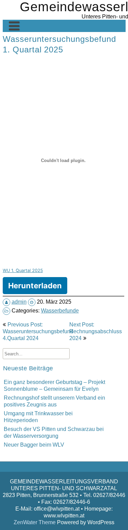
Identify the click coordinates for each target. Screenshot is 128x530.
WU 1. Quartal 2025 (23, 270)
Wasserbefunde (60, 310)
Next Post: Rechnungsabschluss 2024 (95, 331)
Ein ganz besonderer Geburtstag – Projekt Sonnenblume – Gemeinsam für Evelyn (54, 385)
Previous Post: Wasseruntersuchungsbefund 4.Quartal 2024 (38, 331)
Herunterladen (35, 285)
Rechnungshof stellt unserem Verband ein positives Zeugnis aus (54, 401)
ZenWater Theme (35, 522)
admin (19, 301)
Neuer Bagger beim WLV (34, 444)
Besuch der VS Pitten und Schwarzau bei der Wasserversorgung (54, 432)
